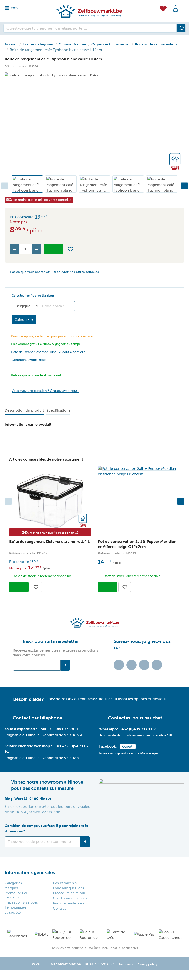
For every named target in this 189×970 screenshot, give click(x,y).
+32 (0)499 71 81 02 (138, 729)
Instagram (144, 665)
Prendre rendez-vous (70, 903)
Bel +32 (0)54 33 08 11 (60, 729)
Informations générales (30, 872)
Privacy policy (147, 964)
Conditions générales (70, 898)
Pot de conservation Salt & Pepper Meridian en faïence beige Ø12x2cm (137, 544)
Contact (59, 908)
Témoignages (15, 907)
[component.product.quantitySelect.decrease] (14, 249)
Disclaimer (125, 964)
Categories (13, 883)
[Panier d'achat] (183, 5)
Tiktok (119, 665)
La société (13, 912)
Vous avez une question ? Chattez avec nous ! (45, 390)
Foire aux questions (68, 888)
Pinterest (157, 665)
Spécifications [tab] (58, 410)
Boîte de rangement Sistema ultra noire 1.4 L (49, 541)
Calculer (22, 320)
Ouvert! (127, 746)
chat (157, 717)
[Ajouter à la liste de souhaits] (70, 249)
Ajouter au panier (53, 249)
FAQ (69, 699)
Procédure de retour (69, 893)
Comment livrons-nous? (30, 360)
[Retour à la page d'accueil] (89, 11)
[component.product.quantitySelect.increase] (36, 249)
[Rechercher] (181, 28)
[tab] (24, 411)
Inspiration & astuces (21, 902)
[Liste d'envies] (163, 8)
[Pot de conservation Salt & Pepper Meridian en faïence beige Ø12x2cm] (139, 471)
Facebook (131, 665)
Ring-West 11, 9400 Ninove (28, 799)
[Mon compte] (175, 8)
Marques (11, 888)
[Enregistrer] (85, 841)
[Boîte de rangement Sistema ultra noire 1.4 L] (50, 501)
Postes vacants (65, 883)
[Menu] (13, 6)
